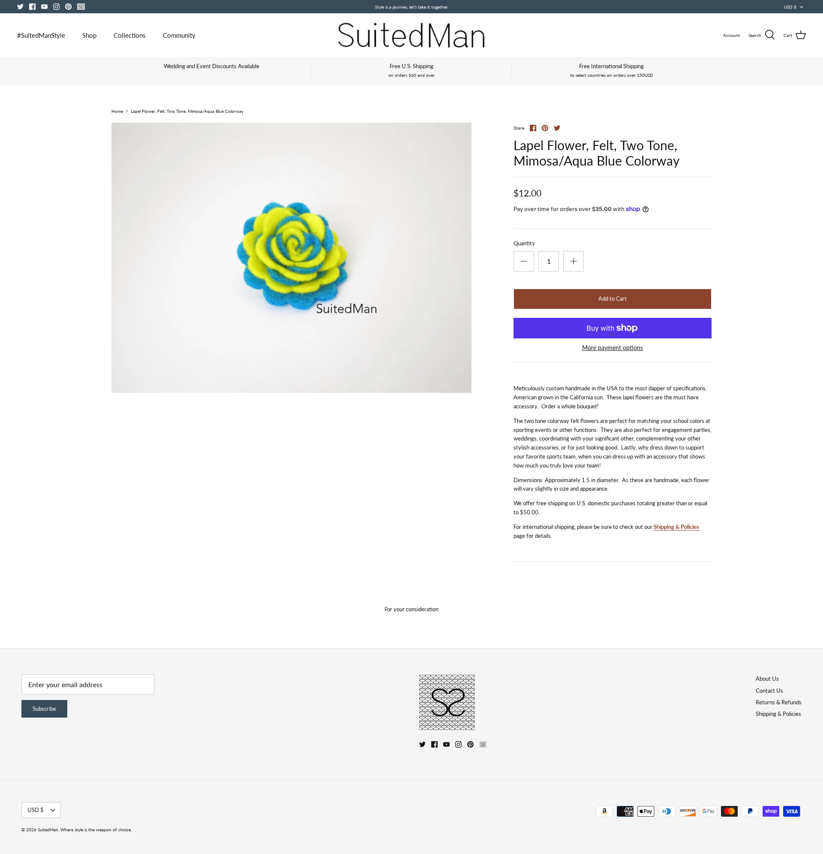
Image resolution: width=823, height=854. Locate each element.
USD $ (790, 6)
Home (117, 111)
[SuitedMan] (411, 35)
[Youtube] (44, 6)
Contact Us (769, 690)
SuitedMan (48, 829)
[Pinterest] (68, 6)
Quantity (524, 243)
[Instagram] (56, 6)
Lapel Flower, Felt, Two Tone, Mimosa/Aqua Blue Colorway (187, 111)
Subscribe (44, 708)
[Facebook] (32, 6)
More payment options (612, 347)
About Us (767, 678)
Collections (130, 35)
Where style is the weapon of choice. (96, 829)
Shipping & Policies (676, 526)
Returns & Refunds (779, 702)
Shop (89, 35)
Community (179, 35)
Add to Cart (612, 298)
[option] (291, 258)
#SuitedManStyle (41, 35)
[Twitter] (20, 6)
